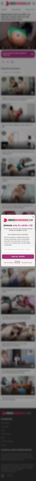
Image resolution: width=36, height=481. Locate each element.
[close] (33, 217)
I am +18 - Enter (18, 256)
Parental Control (27, 262)
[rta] (18, 263)
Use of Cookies (9, 262)
